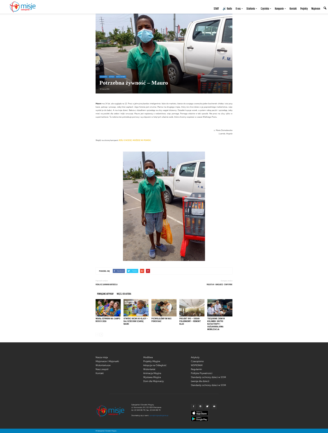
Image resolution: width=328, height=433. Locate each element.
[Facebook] (193, 406)
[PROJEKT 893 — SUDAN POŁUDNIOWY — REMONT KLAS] (191, 307)
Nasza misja (102, 357)
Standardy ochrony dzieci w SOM (208, 385)
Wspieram (315, 8)
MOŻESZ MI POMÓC (120, 77)
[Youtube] (214, 406)
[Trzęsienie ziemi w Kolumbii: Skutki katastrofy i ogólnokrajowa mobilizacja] (219, 307)
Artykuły (195, 357)
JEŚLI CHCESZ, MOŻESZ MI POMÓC (135, 140)
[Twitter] (207, 406)
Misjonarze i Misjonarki (107, 361)
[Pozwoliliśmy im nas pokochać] (164, 307)
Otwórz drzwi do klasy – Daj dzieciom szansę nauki (136, 321)
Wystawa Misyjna (152, 377)
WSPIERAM (196, 365)
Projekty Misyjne (151, 361)
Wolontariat (149, 369)
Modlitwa (148, 357)
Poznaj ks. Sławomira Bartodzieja (106, 284)
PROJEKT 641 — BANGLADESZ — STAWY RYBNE (219, 284)
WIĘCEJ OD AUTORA (124, 293)
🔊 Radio (227, 8)
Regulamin (196, 369)
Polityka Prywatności (201, 373)
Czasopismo (197, 361)
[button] (325, 8)
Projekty (304, 8)
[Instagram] (200, 406)
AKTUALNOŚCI (103, 77)
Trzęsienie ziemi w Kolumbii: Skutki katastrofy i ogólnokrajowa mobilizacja (216, 324)
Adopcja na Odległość (155, 365)
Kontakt (293, 8)
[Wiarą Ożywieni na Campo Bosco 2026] (108, 307)
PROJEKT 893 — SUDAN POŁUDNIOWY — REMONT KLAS (190, 321)
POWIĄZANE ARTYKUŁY (105, 293)
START (216, 8)
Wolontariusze (103, 365)
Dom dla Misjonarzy (153, 381)
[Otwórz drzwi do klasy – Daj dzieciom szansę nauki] (136, 307)
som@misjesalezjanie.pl (159, 415)
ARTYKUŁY (111, 77)
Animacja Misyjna (152, 373)
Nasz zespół (102, 369)
